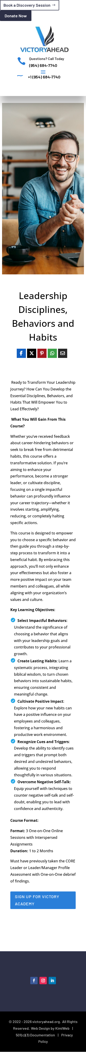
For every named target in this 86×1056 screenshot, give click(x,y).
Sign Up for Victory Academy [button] (37, 900)
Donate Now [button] (16, 15)
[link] (21, 353)
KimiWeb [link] (62, 1028)
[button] (43, 71)
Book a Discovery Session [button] (26, 5)
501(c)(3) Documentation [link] (35, 1035)
